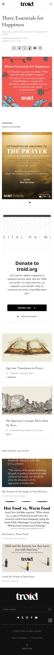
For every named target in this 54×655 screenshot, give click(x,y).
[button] (3, 4)
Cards (15, 32)
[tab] (24, 202)
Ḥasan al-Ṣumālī (25, 32)
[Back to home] (27, 4)
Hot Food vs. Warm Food (15, 534)
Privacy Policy (37, 638)
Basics (9, 32)
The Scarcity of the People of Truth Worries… (25, 491)
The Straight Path (40, 32)
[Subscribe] (49, 609)
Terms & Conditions (19, 638)
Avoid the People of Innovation (18, 576)
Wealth (5, 34)
